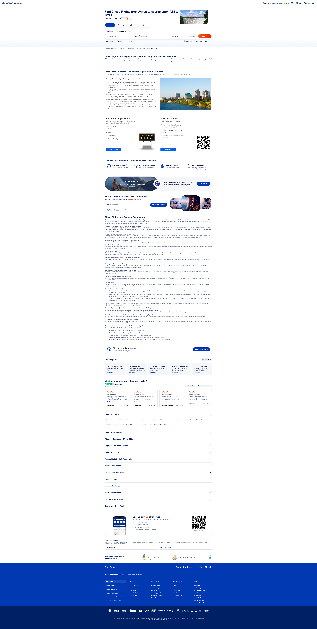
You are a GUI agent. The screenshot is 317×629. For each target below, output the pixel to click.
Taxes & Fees (197, 595)
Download (168, 149)
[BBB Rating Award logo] (210, 558)
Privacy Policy (116, 210)
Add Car (130, 41)
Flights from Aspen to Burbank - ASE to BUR (190, 419)
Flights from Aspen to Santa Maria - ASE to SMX (119, 424)
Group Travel (133, 595)
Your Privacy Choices (112, 601)
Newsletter (175, 598)
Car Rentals (133, 590)
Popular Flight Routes (112, 589)
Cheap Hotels (134, 588)
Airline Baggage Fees (157, 593)
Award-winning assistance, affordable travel (114, 557)
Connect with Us (184, 567)
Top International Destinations (115, 597)
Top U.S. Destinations (112, 593)
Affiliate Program (176, 590)
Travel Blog (154, 598)
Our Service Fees (198, 598)
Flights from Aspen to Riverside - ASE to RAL (154, 424)
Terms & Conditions (199, 593)
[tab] (110, 25)
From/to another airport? (191, 41)
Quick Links (109, 581)
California (138, 48)
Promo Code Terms (165, 547)
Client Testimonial (177, 593)
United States (130, 48)
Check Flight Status (201, 349)
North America (121, 48)
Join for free (203, 183)
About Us (174, 585)
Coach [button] (130, 31)
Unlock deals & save (158, 204)
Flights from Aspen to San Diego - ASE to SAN (118, 419)
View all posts (205, 359)
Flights (114, 48)
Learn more (132, 186)
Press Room (175, 588)
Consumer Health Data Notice (202, 603)
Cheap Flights (134, 585)
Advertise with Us (177, 595)
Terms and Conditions (155, 618)
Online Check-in (155, 590)
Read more (110, 372)
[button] (276, 3)
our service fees (121, 543)
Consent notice (108, 210)
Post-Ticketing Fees (199, 600)
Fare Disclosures (110, 547)
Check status (113, 149)
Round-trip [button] (109, 31)
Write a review (190, 386)
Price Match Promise (199, 590)
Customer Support (156, 588)
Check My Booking (156, 585)
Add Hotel (121, 41)
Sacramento (146, 48)
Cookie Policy (197, 588)
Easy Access (111, 567)
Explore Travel (18, 3)
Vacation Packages (135, 593)
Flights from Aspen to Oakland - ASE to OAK (154, 419)
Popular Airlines (110, 585)
